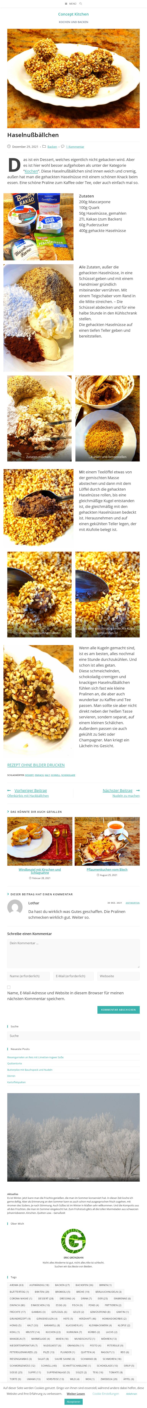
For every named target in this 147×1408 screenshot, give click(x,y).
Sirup (129, 1365)
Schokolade (68, 775)
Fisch (77, 1305)
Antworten (133, 902)
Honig (15, 1325)
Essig (61, 1305)
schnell (55, 775)
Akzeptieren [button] (73, 1401)
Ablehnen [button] (131, 1394)
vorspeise (55, 1379)
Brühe (83, 1291)
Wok (90, 1379)
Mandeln (17, 1338)
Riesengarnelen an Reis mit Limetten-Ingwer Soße (35, 1057)
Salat (43, 1359)
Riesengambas (21, 1359)
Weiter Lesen (76, 1394)
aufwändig (39, 1285)
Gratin (122, 1312)
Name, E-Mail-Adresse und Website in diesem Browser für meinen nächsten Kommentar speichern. (65, 995)
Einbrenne (122, 1298)
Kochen (31, 171)
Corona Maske (21, 1298)
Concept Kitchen (73, 14)
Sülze (81, 1372)
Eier (103, 1298)
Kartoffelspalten (16, 1082)
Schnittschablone (77, 1365)
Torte (15, 1379)
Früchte (18, 1312)
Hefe (68, 1318)
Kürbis (94, 1332)
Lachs (112, 1332)
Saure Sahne (65, 1359)
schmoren (112, 1359)
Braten (42, 1291)
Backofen (84, 1285)
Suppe (34, 1372)
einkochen (40, 1305)
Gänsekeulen (47, 1318)
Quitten (88, 1352)
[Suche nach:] (79, 4)
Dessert (29, 775)
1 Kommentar (75, 147)
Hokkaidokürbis (114, 1318)
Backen (52, 147)
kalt (47, 775)
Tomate (116, 1372)
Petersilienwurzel (23, 1352)
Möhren (109, 1338)
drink (86, 1298)
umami (34, 1379)
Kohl (15, 1332)
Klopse (124, 1325)
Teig (98, 1372)
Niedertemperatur (24, 1345)
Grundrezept (20, 1318)
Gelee (78, 1312)
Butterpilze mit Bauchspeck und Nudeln (29, 1069)
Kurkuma (74, 1332)
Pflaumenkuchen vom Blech (107, 869)
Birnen (105, 1285)
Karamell (52, 1325)
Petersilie (115, 1345)
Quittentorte (14, 1063)
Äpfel (128, 1379)
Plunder (67, 1352)
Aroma (17, 1285)
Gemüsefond (100, 1312)
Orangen (75, 1345)
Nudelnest (52, 1345)
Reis (125, 1352)
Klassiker (74, 1325)
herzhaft (87, 1318)
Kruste (33, 1332)
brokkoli (62, 1291)
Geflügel (59, 1312)
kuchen (53, 1332)
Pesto (95, 1345)
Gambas (39, 1312)
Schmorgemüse (22, 1365)
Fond (94, 1305)
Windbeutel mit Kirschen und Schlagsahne (40, 871)
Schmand (89, 1359)
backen (62, 1285)
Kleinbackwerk (100, 1325)
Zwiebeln (109, 1379)
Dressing (67, 1298)
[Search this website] (73, 1035)
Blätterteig (19, 1291)
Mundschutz (84, 1338)
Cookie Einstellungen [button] (106, 1394)
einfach (39, 775)
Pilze (49, 1352)
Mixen (62, 1338)
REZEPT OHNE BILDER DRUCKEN (36, 765)
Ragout (108, 1352)
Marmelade (40, 1338)
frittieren (113, 1305)
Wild (75, 1379)
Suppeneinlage (58, 1372)
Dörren (11, 1076)
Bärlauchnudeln (109, 1291)
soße (16, 1372)
